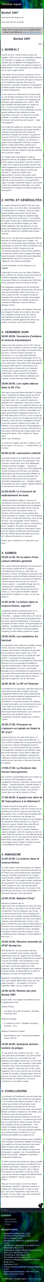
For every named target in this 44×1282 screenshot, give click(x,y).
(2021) (22, 1245)
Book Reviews (10, 1219)
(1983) (13, 1238)
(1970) (14, 1248)
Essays (8, 1224)
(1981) (16, 1253)
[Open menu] (41, 4)
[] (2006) (23, 1250)
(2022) (17, 1236)
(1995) (17, 1255)
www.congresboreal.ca (32, 32)
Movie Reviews (11, 1222)
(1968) (21, 1272)
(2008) (17, 1233)
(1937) (17, 1257)
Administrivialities (35, 1279)
